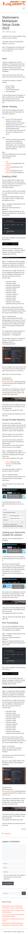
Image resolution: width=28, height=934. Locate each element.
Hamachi (8, 462)
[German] (16, 1)
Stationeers (7, 833)
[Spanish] (25, 1)
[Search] (24, 893)
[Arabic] (11, 1)
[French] (14, 1)
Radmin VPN (9, 463)
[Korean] (21, 1)
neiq (24, 829)
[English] (13, 1)
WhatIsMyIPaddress (9, 381)
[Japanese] (20, 1)
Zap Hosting (9, 172)
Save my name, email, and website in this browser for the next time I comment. (14, 877)
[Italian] (18, 1)
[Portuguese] (23, 1)
